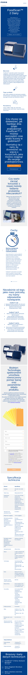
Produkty (4, 5)
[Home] (4, 2)
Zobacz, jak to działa (14, 34)
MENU (25, 3)
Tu (11, 459)
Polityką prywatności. (17, 462)
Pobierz (14, 469)
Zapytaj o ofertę (14, 165)
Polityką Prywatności (15, 402)
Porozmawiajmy (14, 169)
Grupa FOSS (12, 454)
